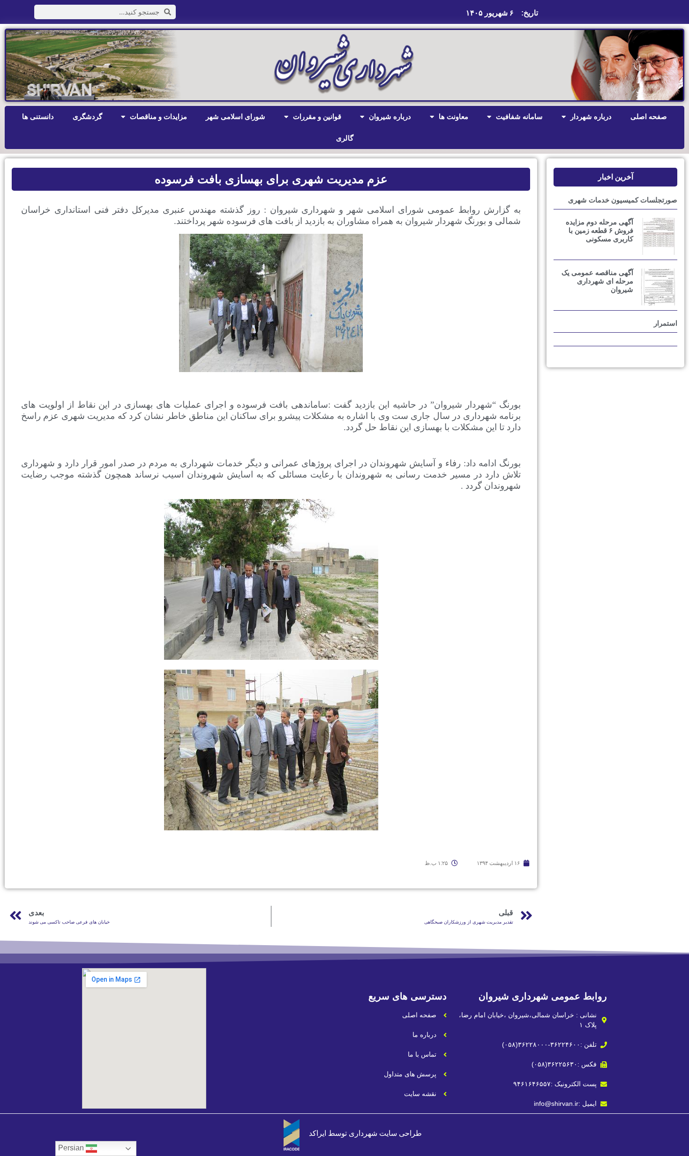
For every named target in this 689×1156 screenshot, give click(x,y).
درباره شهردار (591, 116)
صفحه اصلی (648, 116)
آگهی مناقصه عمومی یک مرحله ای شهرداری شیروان (597, 280)
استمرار (665, 323)
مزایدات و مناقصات (158, 116)
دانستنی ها (38, 116)
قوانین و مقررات (317, 116)
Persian (72, 1148)
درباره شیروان (390, 116)
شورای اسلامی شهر (235, 116)
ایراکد (317, 1133)
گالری (344, 138)
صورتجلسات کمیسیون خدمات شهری (622, 200)
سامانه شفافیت (519, 116)
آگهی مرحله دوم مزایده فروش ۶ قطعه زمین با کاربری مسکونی (599, 230)
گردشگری (87, 116)
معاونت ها (453, 116)
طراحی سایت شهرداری (385, 1133)
